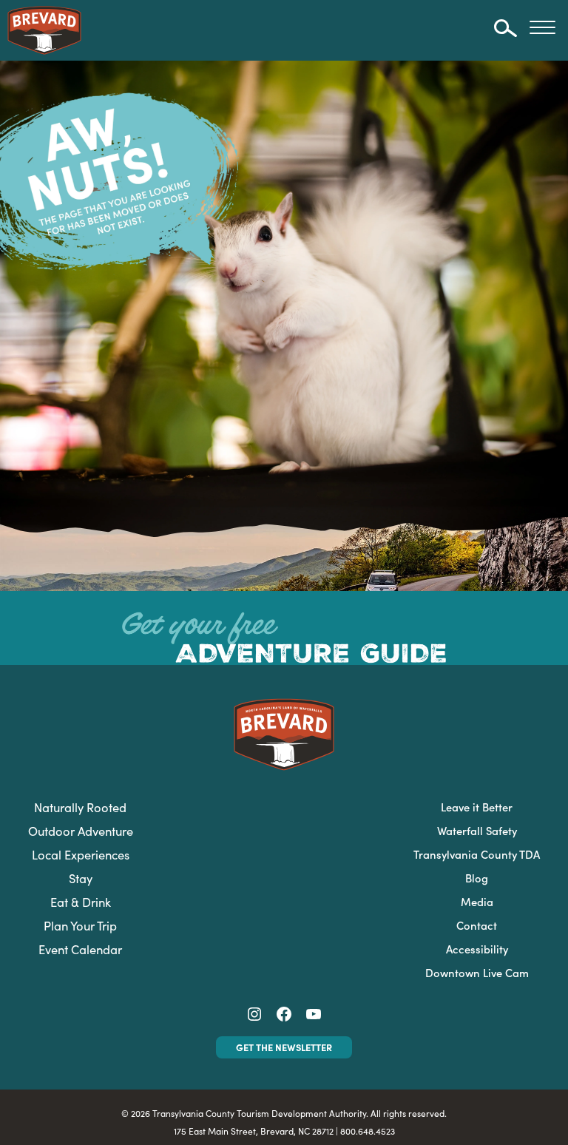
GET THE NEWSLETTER (284, 1046)
